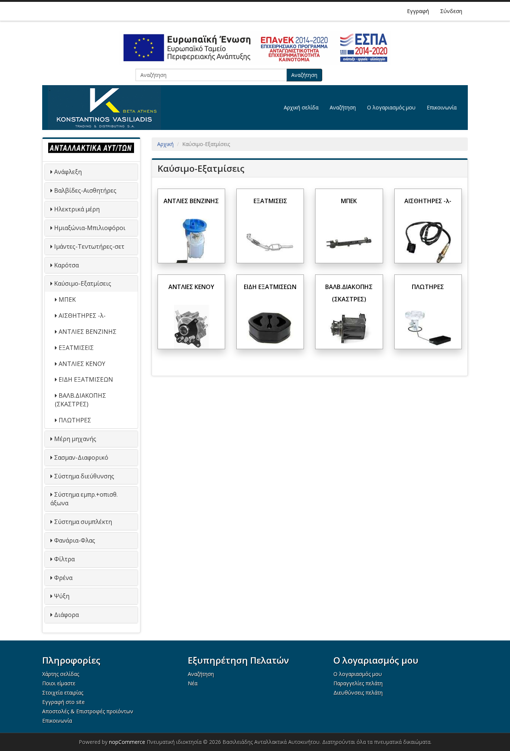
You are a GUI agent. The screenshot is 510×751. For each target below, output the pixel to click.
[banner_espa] (255, 48)
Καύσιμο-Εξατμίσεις (82, 283)
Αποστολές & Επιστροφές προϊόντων (87, 711)
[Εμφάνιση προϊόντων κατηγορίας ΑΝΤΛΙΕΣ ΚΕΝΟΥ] (191, 327)
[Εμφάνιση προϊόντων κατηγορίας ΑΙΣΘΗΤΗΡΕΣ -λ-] (428, 241)
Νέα (193, 683)
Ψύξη (61, 596)
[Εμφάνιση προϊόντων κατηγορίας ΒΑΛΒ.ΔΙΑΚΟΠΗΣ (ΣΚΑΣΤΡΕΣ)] (349, 327)
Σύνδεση (451, 11)
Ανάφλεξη (68, 172)
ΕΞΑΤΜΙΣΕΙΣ (76, 348)
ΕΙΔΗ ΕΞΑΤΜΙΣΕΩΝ (86, 379)
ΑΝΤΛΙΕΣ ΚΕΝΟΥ (82, 364)
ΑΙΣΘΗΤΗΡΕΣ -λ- (82, 315)
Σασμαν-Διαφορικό (81, 457)
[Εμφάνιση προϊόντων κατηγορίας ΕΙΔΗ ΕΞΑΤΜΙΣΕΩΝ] (270, 327)
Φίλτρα (64, 559)
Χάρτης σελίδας (60, 673)
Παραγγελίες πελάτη (358, 683)
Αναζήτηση (304, 74)
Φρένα (63, 578)
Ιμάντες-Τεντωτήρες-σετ (89, 246)
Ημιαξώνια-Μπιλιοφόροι (89, 228)
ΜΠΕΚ (67, 299)
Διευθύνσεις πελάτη (358, 692)
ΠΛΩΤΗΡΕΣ (75, 420)
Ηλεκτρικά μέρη (77, 209)
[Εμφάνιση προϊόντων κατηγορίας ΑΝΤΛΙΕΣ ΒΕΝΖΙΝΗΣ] (191, 241)
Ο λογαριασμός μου (391, 107)
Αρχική (165, 144)
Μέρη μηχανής (75, 439)
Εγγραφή (418, 11)
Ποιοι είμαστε (58, 683)
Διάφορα (66, 615)
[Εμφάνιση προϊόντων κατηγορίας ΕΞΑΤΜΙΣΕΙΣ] (270, 241)
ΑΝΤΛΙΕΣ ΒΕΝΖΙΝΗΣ (87, 332)
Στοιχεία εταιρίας (62, 692)
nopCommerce (127, 741)
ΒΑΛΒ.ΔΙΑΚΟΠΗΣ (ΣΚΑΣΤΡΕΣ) (80, 399)
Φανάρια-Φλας (74, 540)
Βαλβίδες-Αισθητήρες (85, 190)
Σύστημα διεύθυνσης (84, 476)
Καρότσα (66, 265)
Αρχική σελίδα (301, 107)
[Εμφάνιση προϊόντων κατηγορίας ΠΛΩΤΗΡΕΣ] (428, 327)
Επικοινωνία (442, 107)
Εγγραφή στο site (63, 701)
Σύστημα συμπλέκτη (83, 522)
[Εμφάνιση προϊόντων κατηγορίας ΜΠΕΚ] (349, 241)
